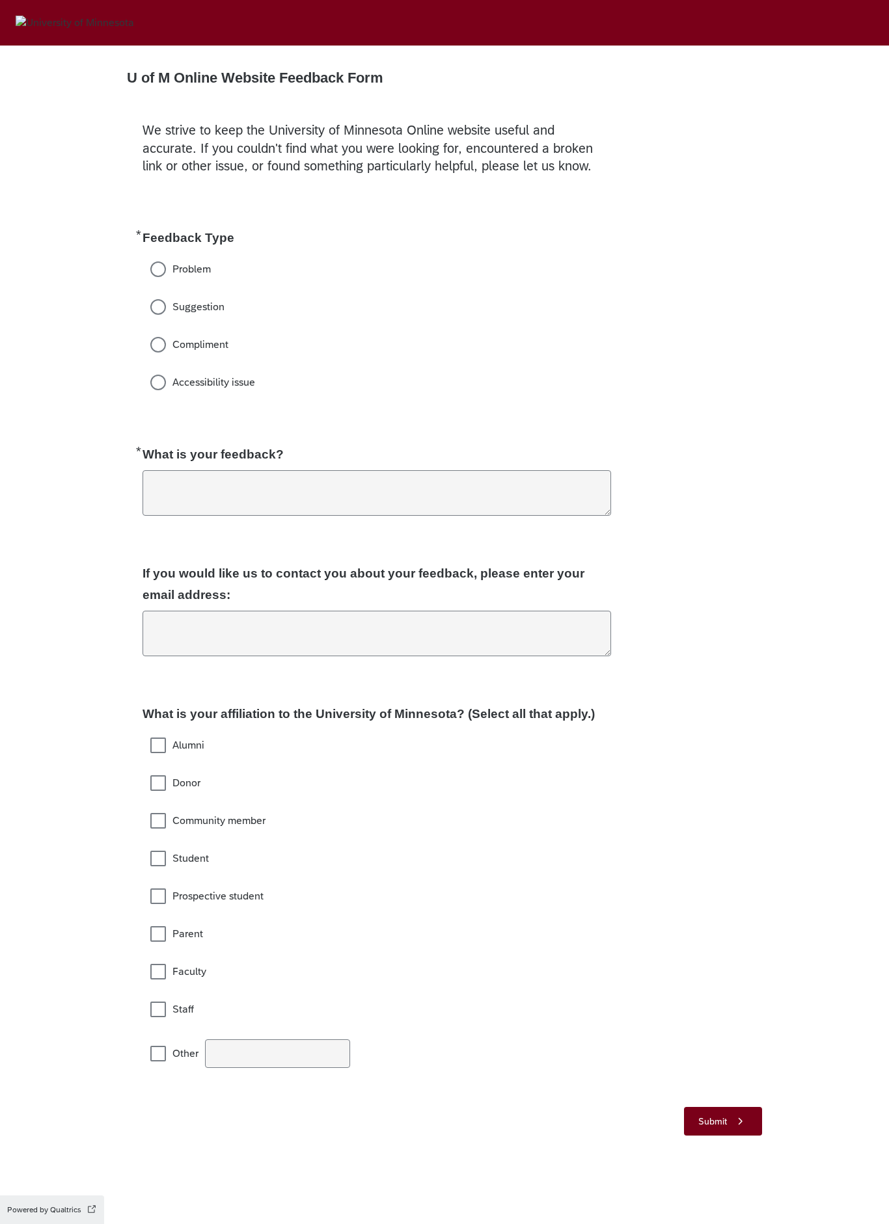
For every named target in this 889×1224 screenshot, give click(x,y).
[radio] (158, 269)
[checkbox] (158, 745)
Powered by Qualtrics (44, 1209)
